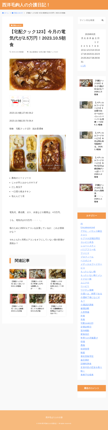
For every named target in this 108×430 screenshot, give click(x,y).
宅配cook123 (87, 323)
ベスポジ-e (86, 260)
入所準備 (85, 312)
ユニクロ (85, 283)
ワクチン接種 (87, 290)
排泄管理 (85, 349)
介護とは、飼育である (91, 294)
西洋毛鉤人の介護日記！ (26, 5)
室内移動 (85, 330)
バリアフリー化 (88, 249)
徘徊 (83, 341)
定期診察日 (86, 327)
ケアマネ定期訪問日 (90, 238)
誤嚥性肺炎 (86, 364)
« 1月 (83, 66)
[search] (102, 20)
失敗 (83, 319)
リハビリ (85, 286)
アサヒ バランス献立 (91, 231)
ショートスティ (88, 246)
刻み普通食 (34, 52)
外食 (83, 316)
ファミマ (85, 253)
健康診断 (85, 308)
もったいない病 (88, 271)
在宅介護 (42, 52)
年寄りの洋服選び (89, 338)
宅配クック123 (52, 52)
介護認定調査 (87, 305)
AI (82, 224)
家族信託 (85, 334)
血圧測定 (85, 360)
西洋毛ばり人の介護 (54, 417)
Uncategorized (88, 227)
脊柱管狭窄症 (87, 356)
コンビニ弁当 (87, 242)
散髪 (83, 352)
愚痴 (83, 345)
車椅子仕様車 (87, 375)
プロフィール (87, 257)
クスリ (84, 235)
